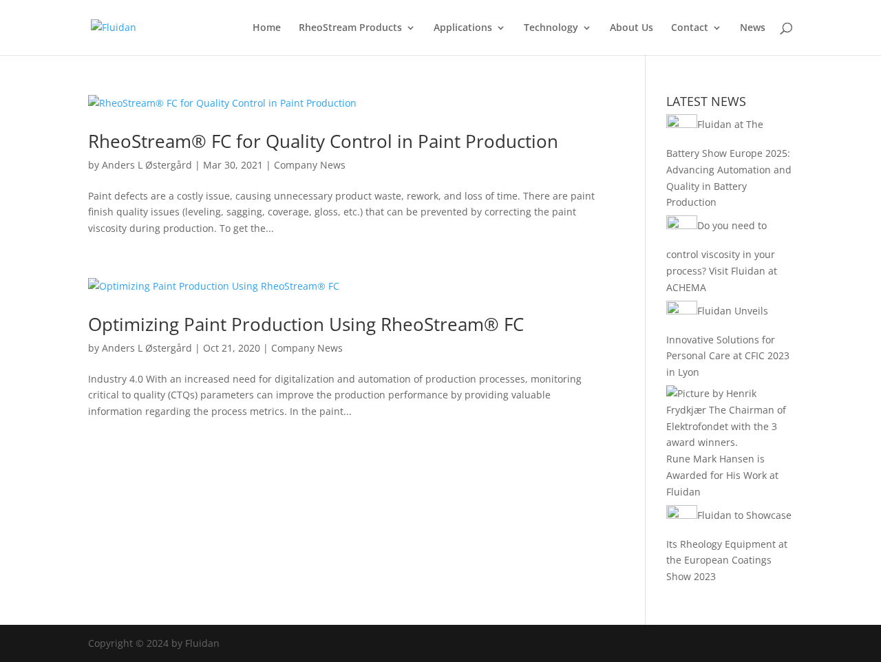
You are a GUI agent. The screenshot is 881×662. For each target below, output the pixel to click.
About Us (631, 28)
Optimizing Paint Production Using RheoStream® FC (306, 324)
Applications (463, 28)
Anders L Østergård (147, 164)
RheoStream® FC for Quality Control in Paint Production (323, 141)
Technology (551, 28)
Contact (689, 28)
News (752, 28)
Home (267, 28)
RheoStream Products (350, 28)
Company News (310, 164)
